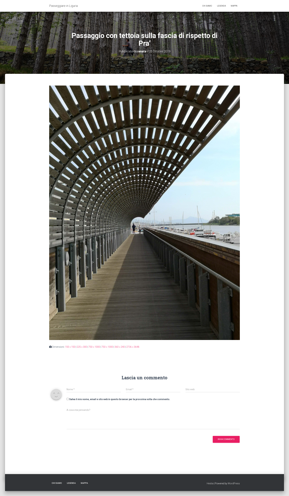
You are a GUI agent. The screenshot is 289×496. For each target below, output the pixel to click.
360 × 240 (120, 347)
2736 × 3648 (132, 347)
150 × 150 (70, 347)
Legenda (221, 6)
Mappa (234, 6)
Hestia (210, 483)
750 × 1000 (94, 347)
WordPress (234, 483)
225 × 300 (82, 347)
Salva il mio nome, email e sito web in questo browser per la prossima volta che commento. (119, 399)
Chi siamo (207, 6)
